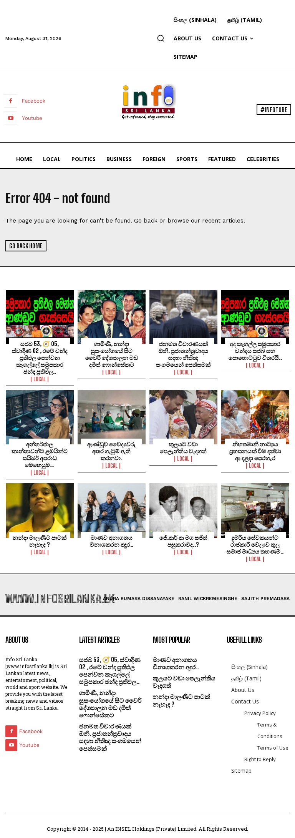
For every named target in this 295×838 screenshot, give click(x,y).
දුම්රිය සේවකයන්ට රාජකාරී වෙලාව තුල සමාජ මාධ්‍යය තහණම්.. (255, 544)
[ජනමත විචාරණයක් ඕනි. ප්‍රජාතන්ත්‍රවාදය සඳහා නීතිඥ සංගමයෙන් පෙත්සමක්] (183, 317)
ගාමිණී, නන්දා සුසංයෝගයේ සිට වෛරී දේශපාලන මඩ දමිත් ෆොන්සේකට (111, 354)
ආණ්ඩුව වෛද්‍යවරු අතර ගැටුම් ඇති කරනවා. (111, 451)
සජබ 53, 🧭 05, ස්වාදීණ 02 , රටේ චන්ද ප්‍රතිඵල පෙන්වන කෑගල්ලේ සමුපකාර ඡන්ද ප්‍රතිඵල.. (40, 357)
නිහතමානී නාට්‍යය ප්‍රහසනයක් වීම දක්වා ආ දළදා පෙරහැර (255, 451)
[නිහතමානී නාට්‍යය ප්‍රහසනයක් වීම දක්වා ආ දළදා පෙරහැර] (255, 417)
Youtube (32, 118)
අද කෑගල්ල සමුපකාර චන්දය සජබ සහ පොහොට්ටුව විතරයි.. (255, 350)
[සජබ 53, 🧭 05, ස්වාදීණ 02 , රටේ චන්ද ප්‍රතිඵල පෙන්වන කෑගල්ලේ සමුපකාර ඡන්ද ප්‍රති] (40, 317)
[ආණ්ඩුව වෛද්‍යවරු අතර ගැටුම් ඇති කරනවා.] (112, 417)
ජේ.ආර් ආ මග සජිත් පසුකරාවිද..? (183, 541)
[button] (160, 38)
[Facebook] (10, 101)
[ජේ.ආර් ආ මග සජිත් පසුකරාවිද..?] (183, 510)
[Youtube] (10, 118)
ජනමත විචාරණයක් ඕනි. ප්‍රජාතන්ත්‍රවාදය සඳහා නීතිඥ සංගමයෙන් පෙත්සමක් (183, 354)
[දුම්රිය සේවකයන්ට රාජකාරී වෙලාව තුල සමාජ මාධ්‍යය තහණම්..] (255, 510)
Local (39, 379)
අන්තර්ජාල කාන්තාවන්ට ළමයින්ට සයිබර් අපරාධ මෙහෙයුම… (40, 454)
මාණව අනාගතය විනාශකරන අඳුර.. (111, 541)
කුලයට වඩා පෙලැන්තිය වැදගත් (183, 447)
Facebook (33, 101)
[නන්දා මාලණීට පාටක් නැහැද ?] (40, 510)
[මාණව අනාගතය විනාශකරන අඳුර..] (112, 510)
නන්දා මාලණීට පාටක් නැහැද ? (39, 541)
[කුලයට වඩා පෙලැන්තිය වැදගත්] (183, 417)
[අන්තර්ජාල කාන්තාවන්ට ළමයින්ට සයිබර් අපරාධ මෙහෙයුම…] (40, 417)
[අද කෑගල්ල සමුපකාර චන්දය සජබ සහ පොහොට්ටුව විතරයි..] (255, 317)
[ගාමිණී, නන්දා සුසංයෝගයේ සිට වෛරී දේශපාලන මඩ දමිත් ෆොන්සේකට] (112, 317)
